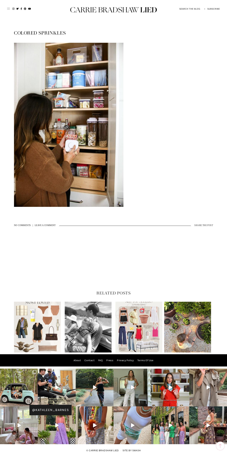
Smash (136, 450)
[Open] (19, 387)
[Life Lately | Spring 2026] (187, 351)
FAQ (100, 360)
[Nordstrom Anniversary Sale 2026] (37, 351)
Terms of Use (145, 360)
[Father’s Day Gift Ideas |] (88, 351)
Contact (89, 360)
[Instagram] (34, 403)
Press (109, 360)
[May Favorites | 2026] (138, 351)
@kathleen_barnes (50, 410)
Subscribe (213, 9)
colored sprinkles (40, 33)
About (77, 360)
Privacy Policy (125, 360)
